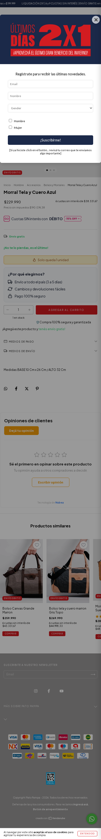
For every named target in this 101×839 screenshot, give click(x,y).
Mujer (18, 127)
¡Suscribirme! (50, 140)
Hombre (19, 121)
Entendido (87, 833)
